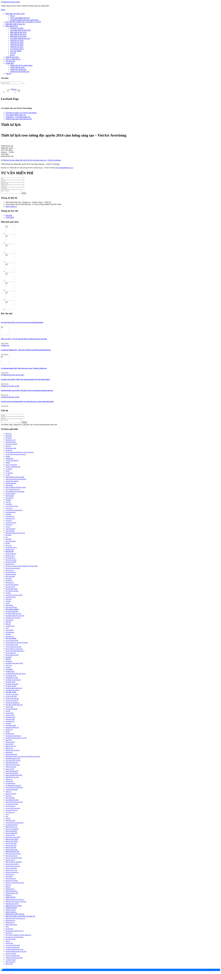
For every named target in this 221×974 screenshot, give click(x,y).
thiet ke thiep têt (11, 878)
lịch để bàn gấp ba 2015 (12, 684)
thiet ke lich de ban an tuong (13, 853)
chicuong (9, 215)
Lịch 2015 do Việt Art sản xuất (14, 595)
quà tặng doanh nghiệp (12, 789)
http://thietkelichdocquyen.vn (65, 167)
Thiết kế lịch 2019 (16, 43)
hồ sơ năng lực (10, 498)
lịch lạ (7, 628)
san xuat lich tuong (11, 810)
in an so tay (9, 508)
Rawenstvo (9, 796)
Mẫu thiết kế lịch (12, 26)
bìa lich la (8, 446)
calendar (8, 456)
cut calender (9, 469)
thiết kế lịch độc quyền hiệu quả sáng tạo (20, 916)
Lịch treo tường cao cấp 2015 (13, 646)
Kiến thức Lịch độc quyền (15, 14)
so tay (7, 814)
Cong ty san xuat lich (11, 464)
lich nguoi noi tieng (11, 574)
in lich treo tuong (11, 522)
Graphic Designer (10, 493)
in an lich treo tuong (12, 506)
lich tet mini (9, 578)
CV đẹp (8, 475)
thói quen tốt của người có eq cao (14, 931)
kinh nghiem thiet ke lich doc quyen (15, 533)
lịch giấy (8, 622)
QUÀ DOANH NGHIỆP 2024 (14, 787)
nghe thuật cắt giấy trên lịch (13, 760)
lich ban (8, 543)
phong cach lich (10, 769)
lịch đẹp (8, 667)
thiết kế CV (9, 895)
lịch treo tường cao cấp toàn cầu (14, 649)
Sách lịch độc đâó (10, 820)
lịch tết (8, 659)
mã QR (7, 731)
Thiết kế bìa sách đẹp (11, 891)
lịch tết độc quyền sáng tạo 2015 (14, 663)
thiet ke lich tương (11, 868)
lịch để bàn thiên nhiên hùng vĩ (14, 688)
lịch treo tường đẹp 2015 (12, 655)
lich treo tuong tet (10, 587)
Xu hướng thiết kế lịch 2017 (20, 38)
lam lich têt (8, 535)
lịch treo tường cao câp (12, 644)
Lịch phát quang (10, 632)
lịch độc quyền (11, 692)
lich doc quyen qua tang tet (13, 568)
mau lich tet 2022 (10, 719)
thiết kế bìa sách (10, 889)
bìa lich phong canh (11, 448)
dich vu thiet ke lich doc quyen (16, 487)
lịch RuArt (8, 634)
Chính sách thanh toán (18, 69)
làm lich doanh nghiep (11, 589)
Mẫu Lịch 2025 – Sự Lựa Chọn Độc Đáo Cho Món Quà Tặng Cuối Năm (24, 339)
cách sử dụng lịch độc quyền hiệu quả (16, 479)
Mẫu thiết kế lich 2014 (18, 32)
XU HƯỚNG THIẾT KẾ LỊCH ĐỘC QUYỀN (23, 22)
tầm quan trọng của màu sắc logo (14, 937)
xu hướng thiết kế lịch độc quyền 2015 (16, 951)
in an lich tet (9, 504)
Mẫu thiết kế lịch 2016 (18, 36)
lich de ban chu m (10, 558)
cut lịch (7, 471)
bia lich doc (9, 438)
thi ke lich (8, 885)
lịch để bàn (9, 669)
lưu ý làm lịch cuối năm (12, 591)
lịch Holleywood (10, 626)
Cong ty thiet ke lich (13, 467)
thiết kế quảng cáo (10, 920)
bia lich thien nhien (11, 442)
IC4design (8, 500)
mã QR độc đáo (10, 733)
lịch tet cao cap (9, 636)
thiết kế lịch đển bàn (11, 912)
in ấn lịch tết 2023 (10, 529)
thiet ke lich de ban (12, 851)
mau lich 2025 (10, 715)
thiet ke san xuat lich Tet (12, 872)
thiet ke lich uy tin (11, 870)
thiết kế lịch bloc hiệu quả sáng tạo (15, 899)
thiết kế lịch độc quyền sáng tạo (15, 918)
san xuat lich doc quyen (14, 802)
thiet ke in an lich (10, 835)
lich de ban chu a (10, 555)
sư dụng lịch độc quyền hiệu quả (14, 822)
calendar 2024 (9, 458)
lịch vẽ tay (9, 665)
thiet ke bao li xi (11, 827)
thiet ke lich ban (11, 847)
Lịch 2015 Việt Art (11, 597)
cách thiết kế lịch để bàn (12, 481)
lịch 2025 (9, 599)
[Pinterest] (19, 92)
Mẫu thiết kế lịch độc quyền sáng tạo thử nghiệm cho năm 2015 (23, 756)
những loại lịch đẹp (11, 767)
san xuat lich (10, 798)
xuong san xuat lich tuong (13, 955)
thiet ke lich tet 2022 (12, 864)
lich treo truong (10, 582)
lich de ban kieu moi (11, 560)
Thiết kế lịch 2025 (12, 57)
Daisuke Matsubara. (11, 483)
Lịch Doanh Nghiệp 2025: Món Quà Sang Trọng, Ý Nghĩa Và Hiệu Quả (24, 368)
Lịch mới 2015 (9, 630)
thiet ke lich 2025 (11, 845)
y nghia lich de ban (11, 960)
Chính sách (10, 63)
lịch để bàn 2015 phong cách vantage (16, 673)
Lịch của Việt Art (11, 607)
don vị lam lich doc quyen (13, 489)
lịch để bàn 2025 (11, 675)
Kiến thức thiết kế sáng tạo (15, 24)
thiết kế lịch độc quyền (15, 914)
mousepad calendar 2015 (12, 727)
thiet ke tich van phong (12, 880)
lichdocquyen (10, 564)
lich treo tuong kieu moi (12, 584)
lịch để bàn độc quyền (12, 690)
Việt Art (8, 941)
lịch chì (7, 603)
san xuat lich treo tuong (13, 808)
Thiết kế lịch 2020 (16, 45)
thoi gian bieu (9, 929)
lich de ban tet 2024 (11, 562)
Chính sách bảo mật (17, 67)
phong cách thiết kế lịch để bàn (14, 775)
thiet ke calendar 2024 (11, 833)
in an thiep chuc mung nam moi (14, 510)
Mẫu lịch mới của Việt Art (13, 750)
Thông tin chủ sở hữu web (19, 72)
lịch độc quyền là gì (12, 700)
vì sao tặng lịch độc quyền (13, 945)
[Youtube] (8, 92)
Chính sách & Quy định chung (21, 65)
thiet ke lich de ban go (11, 856)
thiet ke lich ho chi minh (14, 862)
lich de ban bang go (11, 553)
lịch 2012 (8, 593)
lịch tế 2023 (9, 657)
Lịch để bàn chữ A (17, 49)
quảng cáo (8, 791)
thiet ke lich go (10, 860)
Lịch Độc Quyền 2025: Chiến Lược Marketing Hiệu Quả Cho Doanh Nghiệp (25, 379)
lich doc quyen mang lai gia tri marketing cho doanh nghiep (22, 566)
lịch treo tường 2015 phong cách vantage (17, 642)
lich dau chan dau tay (11, 547)
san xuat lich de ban (12, 800)
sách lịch (8, 818)
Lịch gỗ (13, 53)
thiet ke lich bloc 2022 (11, 849)
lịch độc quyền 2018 (11, 696)
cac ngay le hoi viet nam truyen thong (16, 454)
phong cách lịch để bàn (12, 773)
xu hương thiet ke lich (12, 947)
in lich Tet (9, 520)
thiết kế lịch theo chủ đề (12, 903)
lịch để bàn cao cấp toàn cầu (13, 680)
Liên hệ (8, 74)
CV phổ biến (9, 473)
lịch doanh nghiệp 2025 (12, 611)
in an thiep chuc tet (11, 512)
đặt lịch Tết (9, 964)
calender (8, 462)
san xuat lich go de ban (12, 804)
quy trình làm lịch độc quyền (13, 785)
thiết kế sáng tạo (10, 922)
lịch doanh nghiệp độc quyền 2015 (15, 615)
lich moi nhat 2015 (11, 572)
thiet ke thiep (9, 876)
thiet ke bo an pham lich (12, 829)
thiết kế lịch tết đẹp (11, 910)
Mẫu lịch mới (9, 748)
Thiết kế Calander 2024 (12, 893)
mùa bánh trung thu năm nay (13, 736)
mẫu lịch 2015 (9, 744)
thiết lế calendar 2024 (11, 924)
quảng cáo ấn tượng (11, 793)
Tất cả (12, 16)
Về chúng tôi (10, 61)
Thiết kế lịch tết (11, 908)
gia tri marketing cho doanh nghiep (15, 491)
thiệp (7, 926)
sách (7, 816)
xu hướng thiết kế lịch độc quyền (14, 949)
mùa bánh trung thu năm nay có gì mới (16, 738)
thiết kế (8, 887)
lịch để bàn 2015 (10, 671)
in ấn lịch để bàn (10, 531)
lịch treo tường (11, 638)
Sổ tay (12, 55)
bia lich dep (9, 435)
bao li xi (8, 433)
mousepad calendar (11, 725)
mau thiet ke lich (10, 721)
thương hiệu (9, 933)
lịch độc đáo (9, 707)
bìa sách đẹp (9, 450)
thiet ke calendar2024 (11, 831)
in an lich (8, 502)
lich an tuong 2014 (11, 541)
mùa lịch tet (9, 740)
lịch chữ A (9, 605)
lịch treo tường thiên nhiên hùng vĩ (15, 651)
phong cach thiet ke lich (12, 771)
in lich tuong (9, 524)
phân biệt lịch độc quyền (12, 777)
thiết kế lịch (10, 897)
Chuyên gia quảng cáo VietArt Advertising (21, 113)
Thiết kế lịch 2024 (16, 28)
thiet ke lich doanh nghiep (14, 858)
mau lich (8, 711)
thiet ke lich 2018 (12, 839)
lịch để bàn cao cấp (12, 678)
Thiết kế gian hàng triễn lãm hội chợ (19, 119)
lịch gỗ (8, 624)
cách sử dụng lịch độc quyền (15, 477)
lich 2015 (9, 539)
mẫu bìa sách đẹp (10, 742)
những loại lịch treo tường (13, 765)
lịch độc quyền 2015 (12, 694)
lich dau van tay (10, 549)
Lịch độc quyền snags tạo (12, 702)
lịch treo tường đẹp (11, 653)
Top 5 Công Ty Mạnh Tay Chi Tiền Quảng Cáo (18, 935)
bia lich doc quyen (10, 440)
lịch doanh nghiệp (12, 609)
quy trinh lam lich (10, 783)
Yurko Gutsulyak (10, 962)
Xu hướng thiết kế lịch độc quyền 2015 (24, 20)
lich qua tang (10, 576)
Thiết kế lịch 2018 (16, 40)
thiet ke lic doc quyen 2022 (13, 837)
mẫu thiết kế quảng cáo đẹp (13, 758)
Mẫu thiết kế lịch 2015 (18, 34)
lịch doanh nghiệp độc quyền (13, 613)
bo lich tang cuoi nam (11, 444)
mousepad (8, 723)
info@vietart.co (11, 206)
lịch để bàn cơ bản (10, 682)
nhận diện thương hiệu (12, 762)
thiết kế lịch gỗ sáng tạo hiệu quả (16, 901)
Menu (3, 10)
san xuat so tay (10, 812)
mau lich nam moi (10, 717)
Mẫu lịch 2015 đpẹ (11, 746)
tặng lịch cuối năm (10, 939)
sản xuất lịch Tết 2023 (11, 825)
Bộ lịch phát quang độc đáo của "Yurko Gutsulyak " (20, 452)
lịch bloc (8, 601)
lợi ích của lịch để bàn (11, 709)
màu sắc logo (9, 729)
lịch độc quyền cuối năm (12, 698)
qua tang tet (9, 781)
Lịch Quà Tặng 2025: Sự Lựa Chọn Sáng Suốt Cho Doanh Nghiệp (22, 322)
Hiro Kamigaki (10, 495)
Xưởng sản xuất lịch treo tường (14, 957)
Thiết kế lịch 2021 (16, 47)
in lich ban (8, 514)
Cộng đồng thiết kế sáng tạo (16, 115)
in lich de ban (10, 516)
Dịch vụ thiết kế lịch (13, 59)
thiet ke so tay (10, 874)
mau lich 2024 (9, 713)
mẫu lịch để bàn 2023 (11, 754)
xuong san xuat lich (11, 953)
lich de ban (9, 551)
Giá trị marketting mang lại (20, 18)
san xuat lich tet (10, 806)
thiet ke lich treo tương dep (13, 866)
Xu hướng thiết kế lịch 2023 (20, 30)
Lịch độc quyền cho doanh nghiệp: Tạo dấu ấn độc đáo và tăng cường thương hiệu (27, 401)
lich (6, 537)
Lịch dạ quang (9, 620)
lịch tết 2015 (9, 661)
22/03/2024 (10, 217)
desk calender (9, 485)
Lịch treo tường (15, 51)
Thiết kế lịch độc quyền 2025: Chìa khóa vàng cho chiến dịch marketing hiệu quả (27, 390)
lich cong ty (9, 545)
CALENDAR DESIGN (12, 460)
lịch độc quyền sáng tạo (14, 705)
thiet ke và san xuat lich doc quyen (15, 882)
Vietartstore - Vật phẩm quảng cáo (18, 117)
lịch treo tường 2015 (12, 640)
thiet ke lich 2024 (11, 843)
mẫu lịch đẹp (9, 752)
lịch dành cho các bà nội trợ (13, 618)
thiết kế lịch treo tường (14, 906)
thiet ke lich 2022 (12, 841)
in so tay (8, 527)
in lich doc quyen (10, 518)
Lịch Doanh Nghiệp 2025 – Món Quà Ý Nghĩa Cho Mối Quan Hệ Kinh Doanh (26, 350)
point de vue (9, 779)
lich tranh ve (9, 580)
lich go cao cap (10, 570)
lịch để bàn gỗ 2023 (11, 686)
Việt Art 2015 (9, 943)
